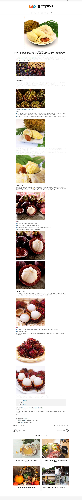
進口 (68, 425)
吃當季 (42, 51)
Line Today (39, 51)
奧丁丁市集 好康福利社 (22, 420)
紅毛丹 (24, 404)
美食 (43, 51)
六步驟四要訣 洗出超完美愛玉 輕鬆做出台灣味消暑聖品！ (27, 460)
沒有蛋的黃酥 (39, 55)
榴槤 (59, 425)
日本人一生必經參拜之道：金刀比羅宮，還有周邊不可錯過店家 (55, 487)
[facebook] (16, 425)
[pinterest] (23, 425)
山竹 (24, 402)
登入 (67, 0)
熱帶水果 (62, 425)
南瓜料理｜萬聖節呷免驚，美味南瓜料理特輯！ (27, 487)
